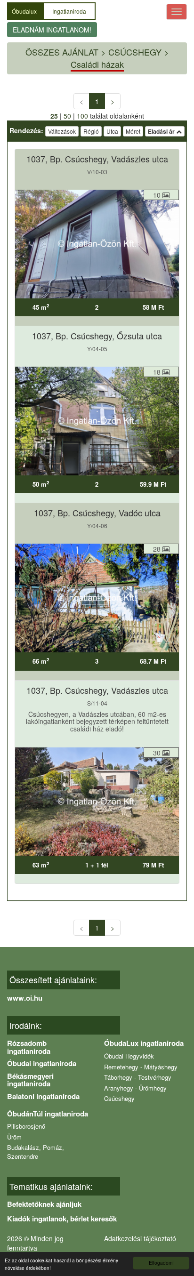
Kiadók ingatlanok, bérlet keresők (62, 1218)
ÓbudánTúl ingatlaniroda (47, 1113)
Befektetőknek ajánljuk (44, 1204)
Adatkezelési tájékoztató (140, 1238)
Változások (62, 131)
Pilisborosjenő (26, 1126)
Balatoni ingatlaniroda (43, 1096)
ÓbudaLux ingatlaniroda (144, 1043)
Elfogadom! (161, 1262)
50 (67, 115)
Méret (133, 131)
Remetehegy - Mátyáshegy (141, 1066)
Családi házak (97, 64)
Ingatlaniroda (69, 11)
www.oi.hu (24, 998)
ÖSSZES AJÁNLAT (61, 52)
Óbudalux (25, 11)
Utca (112, 131)
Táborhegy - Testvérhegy (137, 1077)
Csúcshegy (119, 1098)
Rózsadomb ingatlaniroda (28, 1047)
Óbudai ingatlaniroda (41, 1063)
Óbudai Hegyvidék (129, 1055)
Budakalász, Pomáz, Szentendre (35, 1152)
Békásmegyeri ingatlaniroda (30, 1080)
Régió (91, 131)
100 (82, 115)
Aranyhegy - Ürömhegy (135, 1087)
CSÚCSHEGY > (138, 52)
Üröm (14, 1136)
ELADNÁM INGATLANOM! (52, 29)
